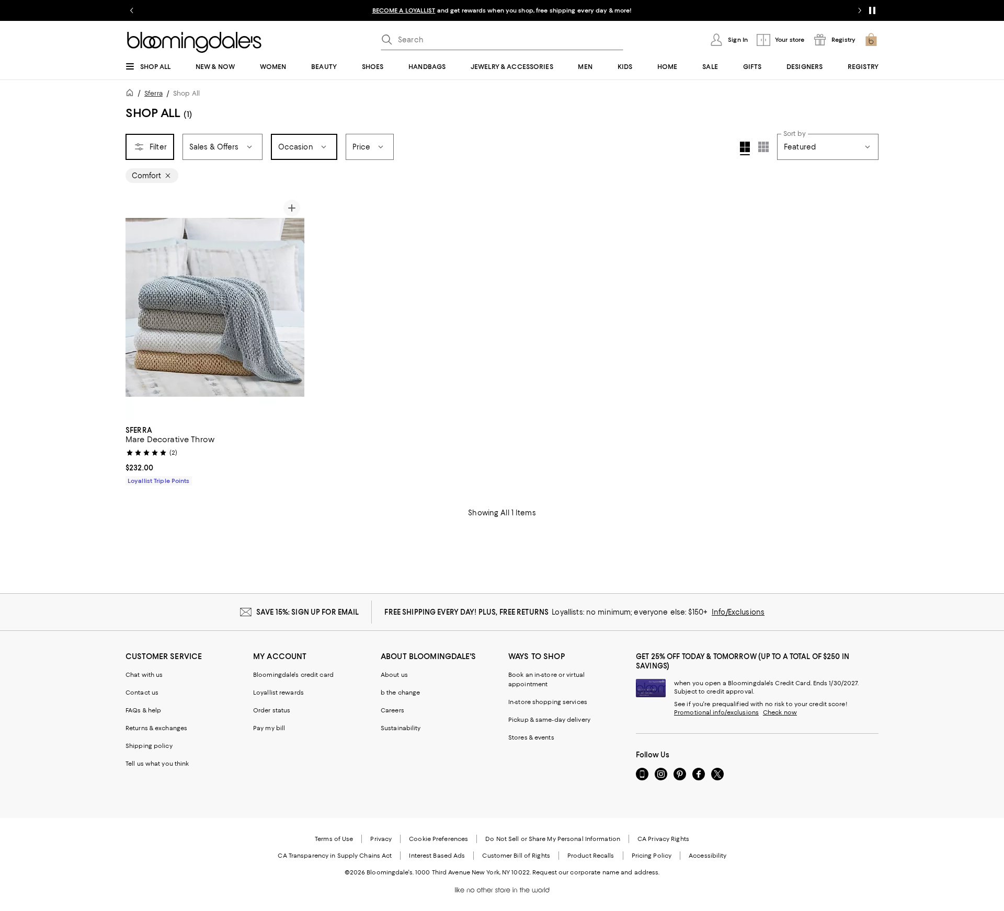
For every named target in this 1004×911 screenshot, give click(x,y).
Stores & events (531, 737)
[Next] (292, 307)
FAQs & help (143, 710)
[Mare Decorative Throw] (215, 307)
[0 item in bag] (871, 39)
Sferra (153, 93)
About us (394, 674)
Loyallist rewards (278, 692)
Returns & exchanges (156, 728)
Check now (780, 712)
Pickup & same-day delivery (549, 719)
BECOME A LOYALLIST (404, 10)
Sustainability (401, 728)
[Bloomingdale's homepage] (132, 94)
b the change (400, 692)
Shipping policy (149, 745)
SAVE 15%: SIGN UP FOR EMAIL (307, 612)
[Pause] (872, 10)
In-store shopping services (547, 702)
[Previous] (138, 307)
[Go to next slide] (859, 10)
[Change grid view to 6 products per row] (763, 147)
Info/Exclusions (738, 612)
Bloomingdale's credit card (293, 674)
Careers (392, 710)
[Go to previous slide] (132, 10)
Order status (271, 710)
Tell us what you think (157, 763)
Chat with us (144, 674)
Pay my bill (269, 728)
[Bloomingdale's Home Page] (194, 42)
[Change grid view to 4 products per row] (745, 148)
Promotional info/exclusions (716, 712)
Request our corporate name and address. (595, 872)
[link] (215, 454)
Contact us (142, 692)
